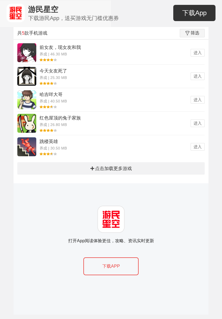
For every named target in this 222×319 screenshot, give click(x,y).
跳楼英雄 (49, 141)
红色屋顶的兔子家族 (60, 118)
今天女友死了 (53, 71)
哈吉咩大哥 (51, 94)
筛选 (195, 33)
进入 (198, 52)
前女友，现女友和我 (60, 47)
